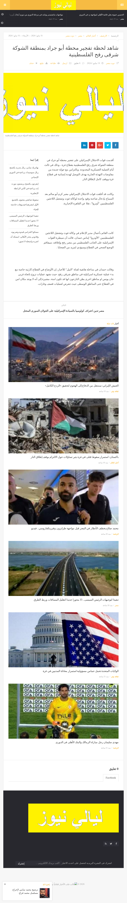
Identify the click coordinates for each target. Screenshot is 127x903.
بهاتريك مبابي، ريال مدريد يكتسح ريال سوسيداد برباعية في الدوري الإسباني (24, 172)
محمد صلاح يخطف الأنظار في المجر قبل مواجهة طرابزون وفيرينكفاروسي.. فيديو (75, 528)
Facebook (111, 777)
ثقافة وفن (115, 391)
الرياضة (116, 534)
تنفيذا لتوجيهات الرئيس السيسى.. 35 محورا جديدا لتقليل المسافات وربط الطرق (24, 220)
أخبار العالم (91, 36)
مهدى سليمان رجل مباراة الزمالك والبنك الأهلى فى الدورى (87, 742)
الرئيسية (115, 36)
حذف (31, 63)
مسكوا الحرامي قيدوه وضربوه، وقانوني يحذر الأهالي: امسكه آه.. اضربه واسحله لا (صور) (24, 236)
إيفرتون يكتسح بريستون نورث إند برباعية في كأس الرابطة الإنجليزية (25, 188)
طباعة (53, 63)
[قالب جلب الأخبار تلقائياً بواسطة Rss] (59, 884)
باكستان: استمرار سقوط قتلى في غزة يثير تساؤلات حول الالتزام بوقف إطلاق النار (75, 457)
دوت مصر (70, 36)
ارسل (64, 63)
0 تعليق (77, 63)
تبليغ (42, 63)
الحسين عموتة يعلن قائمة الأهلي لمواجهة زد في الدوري (98, 15)
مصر (58, 19)
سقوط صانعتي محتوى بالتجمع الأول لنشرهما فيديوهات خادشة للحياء (25, 204)
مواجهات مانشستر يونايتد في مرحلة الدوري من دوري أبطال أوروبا (33, 15)
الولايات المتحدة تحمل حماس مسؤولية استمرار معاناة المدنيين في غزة (81, 671)
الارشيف (103, 36)
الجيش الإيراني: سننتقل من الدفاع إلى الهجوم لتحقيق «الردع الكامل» (82, 385)
